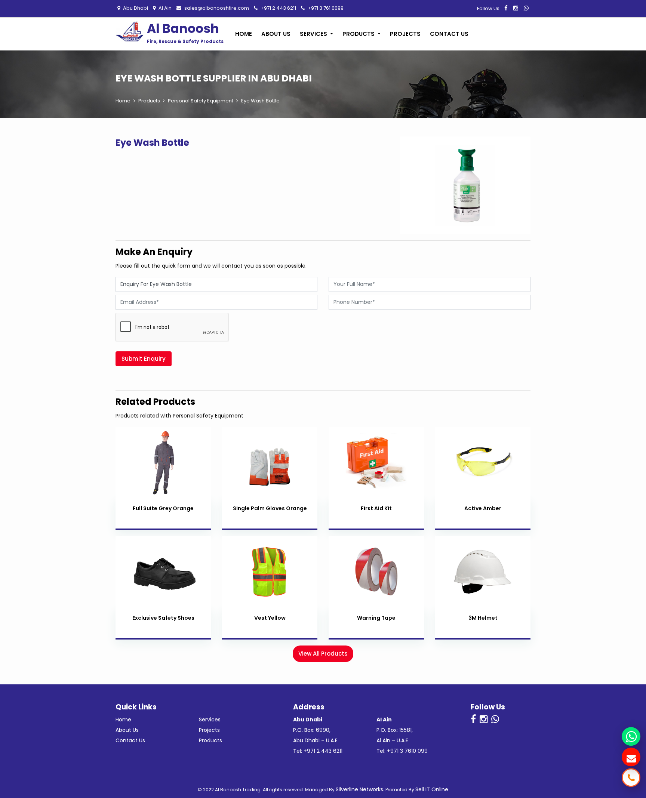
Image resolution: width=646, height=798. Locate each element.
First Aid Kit (376, 508)
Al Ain (164, 8)
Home (243, 34)
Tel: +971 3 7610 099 (402, 751)
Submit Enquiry (143, 359)
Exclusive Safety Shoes (163, 618)
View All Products (323, 653)
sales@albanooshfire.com (216, 8)
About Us (275, 34)
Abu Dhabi (135, 8)
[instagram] (515, 8)
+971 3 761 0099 (325, 8)
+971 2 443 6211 (277, 8)
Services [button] (314, 34)
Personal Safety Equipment (200, 100)
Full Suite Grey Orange (163, 508)
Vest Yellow (270, 618)
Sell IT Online (431, 789)
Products (149, 100)
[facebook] (506, 8)
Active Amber (482, 508)
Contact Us (449, 34)
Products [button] (359, 34)
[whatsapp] (526, 8)
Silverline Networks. (360, 789)
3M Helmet (483, 618)
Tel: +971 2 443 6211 (317, 751)
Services (210, 719)
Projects (405, 34)
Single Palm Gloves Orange (270, 508)
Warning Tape (376, 618)
